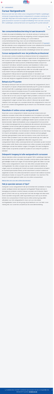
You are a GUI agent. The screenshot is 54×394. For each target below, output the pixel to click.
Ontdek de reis (33, 392)
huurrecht (46, 43)
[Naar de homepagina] (26, 2)
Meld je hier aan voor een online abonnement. (16, 180)
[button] (51, 2)
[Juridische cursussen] (2, 7)
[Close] (52, 390)
